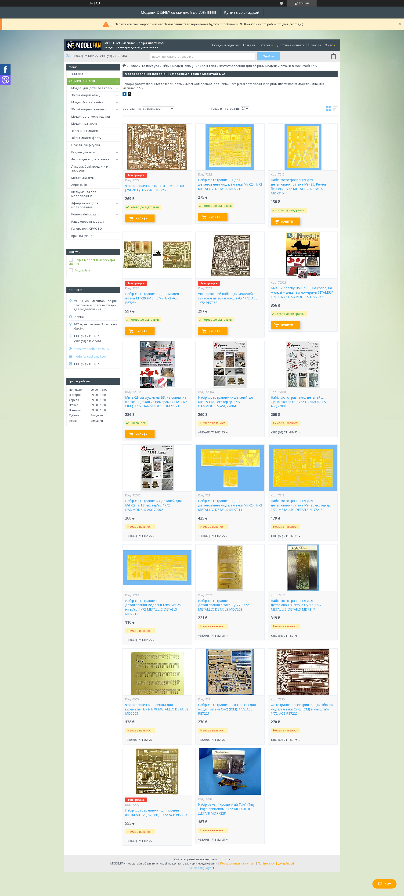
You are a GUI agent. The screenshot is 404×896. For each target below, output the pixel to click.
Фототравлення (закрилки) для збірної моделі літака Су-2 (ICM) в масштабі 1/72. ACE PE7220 (302, 709)
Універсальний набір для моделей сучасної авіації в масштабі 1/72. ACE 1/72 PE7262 (227, 298)
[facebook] (124, 94)
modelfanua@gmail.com (91, 356)
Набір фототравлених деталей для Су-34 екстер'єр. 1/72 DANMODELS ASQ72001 (299, 401)
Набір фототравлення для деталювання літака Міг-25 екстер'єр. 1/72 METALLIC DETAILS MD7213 (301, 505)
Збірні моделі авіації (86, 95)
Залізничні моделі (84, 131)
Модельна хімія (82, 178)
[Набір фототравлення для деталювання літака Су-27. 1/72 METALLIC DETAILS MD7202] (230, 568)
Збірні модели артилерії (89, 109)
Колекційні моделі (85, 214)
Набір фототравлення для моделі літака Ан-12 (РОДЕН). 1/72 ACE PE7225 (156, 812)
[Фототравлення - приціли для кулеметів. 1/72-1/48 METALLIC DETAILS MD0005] (157, 672)
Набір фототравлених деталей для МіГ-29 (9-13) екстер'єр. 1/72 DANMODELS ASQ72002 (153, 505)
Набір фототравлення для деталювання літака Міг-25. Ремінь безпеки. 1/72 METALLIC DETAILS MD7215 (299, 186)
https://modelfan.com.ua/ (91, 349)
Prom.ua (224, 859)
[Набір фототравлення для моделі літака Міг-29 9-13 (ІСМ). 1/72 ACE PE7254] (157, 255)
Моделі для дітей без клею (91, 88)
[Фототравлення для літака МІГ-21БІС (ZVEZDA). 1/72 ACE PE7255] (157, 147)
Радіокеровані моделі (87, 221)
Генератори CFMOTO (86, 228)
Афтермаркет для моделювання (84, 205)
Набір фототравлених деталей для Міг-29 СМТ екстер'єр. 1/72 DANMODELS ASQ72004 (226, 401)
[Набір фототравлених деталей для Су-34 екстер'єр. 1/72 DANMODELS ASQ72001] (302, 364)
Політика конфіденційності (276, 863)
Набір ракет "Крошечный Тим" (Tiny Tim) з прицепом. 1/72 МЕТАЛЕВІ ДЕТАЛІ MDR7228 (226, 808)
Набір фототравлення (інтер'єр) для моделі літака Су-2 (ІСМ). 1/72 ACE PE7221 (227, 709)
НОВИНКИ (76, 74)
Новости (314, 45)
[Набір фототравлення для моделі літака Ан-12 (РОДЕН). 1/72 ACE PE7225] (157, 771)
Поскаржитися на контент (237, 863)
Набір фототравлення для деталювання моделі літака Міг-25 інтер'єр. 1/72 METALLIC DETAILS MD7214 (153, 607)
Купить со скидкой (242, 12)
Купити (142, 219)
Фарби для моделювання (90, 159)
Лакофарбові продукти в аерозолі (89, 168)
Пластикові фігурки (85, 145)
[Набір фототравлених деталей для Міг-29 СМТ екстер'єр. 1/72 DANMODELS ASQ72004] (230, 364)
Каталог (264, 45)
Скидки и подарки (225, 45)
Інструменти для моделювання (83, 194)
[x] (129, 94)
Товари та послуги (144, 66)
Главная (249, 45)
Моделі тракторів (84, 123)
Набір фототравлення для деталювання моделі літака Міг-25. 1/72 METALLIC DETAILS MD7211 (230, 505)
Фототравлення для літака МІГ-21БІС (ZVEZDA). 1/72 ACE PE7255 (155, 188)
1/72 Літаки (207, 66)
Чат (388, 884)
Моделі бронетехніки (87, 102)
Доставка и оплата (290, 45)
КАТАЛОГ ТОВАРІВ (82, 81)
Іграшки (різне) (82, 236)
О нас (329, 45)
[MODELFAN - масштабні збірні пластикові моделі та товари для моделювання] (83, 45)
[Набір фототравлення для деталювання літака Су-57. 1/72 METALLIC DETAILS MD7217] (302, 568)
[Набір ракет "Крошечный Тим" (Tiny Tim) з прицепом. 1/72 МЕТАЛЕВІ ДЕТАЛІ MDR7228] (230, 771)
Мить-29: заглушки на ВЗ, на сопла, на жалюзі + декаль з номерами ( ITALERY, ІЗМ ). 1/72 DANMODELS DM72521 (302, 292)
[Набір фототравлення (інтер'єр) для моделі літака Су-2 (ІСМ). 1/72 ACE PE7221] (230, 672)
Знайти (268, 56)
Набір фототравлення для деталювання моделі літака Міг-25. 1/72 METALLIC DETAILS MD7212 (230, 184)
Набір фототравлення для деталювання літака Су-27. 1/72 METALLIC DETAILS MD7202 (223, 605)
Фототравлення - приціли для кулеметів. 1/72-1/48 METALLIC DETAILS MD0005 (156, 709)
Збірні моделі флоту (86, 138)
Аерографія (79, 185)
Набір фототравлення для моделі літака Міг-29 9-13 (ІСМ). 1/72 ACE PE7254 (152, 298)
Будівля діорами (83, 152)
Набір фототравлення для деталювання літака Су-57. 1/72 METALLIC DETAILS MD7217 (296, 605)
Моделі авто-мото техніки (90, 116)
